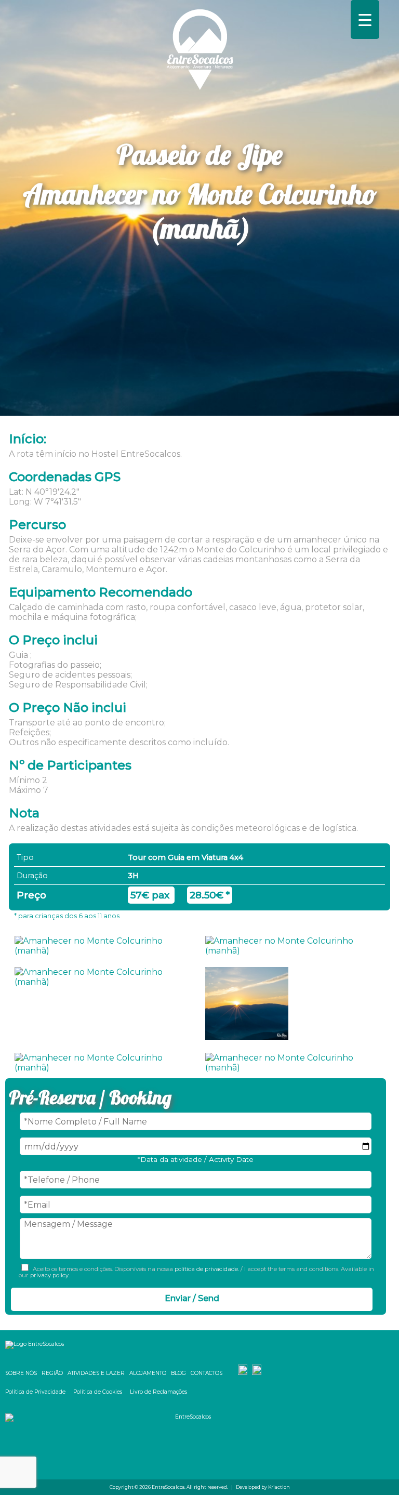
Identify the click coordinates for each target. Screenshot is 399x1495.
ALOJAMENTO (147, 1373)
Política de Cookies (97, 1391)
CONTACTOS (206, 1373)
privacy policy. (49, 1275)
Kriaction (279, 1487)
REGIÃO (52, 1373)
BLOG (178, 1373)
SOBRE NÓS (21, 1373)
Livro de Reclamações (158, 1391)
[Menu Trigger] (365, 19)
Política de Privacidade (35, 1391)
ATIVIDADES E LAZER (96, 1373)
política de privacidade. (207, 1269)
